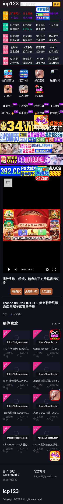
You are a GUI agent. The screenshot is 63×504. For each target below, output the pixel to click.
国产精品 (14, 24)
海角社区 (40, 63)
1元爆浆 (55, 105)
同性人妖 (14, 40)
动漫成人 (53, 40)
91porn (40, 58)
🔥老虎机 (39, 113)
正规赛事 (24, 105)
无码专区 (17, 314)
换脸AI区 (27, 40)
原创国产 (14, 29)
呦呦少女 (27, 63)
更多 (54, 323)
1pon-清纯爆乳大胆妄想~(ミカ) (20, 380)
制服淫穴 (14, 36)
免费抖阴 (14, 58)
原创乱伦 (27, 58)
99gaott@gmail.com (45, 476)
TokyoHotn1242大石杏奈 (16, 444)
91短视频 (14, 63)
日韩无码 (27, 29)
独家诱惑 (14, 51)
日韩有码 (27, 24)
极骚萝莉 (40, 47)
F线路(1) (16, 291)
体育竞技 (8, 105)
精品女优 (53, 36)
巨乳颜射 (53, 51)
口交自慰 (27, 36)
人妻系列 (27, 47)
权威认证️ (39, 105)
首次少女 (27, 51)
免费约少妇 (31, 291)
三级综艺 (40, 40)
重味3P (14, 47)
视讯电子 (24, 113)
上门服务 (46, 291)
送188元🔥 (8, 113)
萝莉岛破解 (53, 58)
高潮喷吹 (40, 51)
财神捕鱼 (55, 113)
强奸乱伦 (40, 36)
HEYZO (53, 47)
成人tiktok (53, 63)
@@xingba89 (10, 479)
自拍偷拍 (40, 24)
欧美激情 (40, 29)
